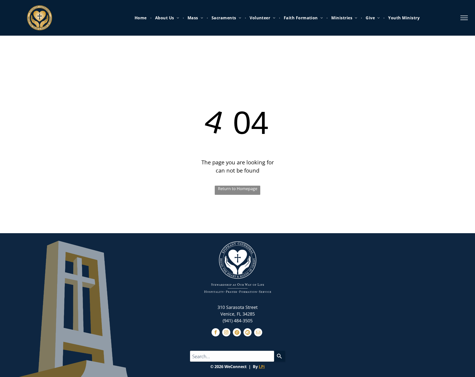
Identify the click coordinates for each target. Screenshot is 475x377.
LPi (262, 366)
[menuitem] (141, 18)
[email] (258, 333)
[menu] (464, 17)
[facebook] (216, 333)
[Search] (279, 356)
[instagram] (226, 333)
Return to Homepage (237, 188)
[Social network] (237, 333)
